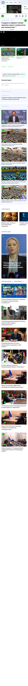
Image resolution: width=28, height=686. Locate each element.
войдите (22, 74)
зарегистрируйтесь (10, 76)
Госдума (3, 66)
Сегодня (12, 29)
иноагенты (10, 66)
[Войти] (22, 16)
